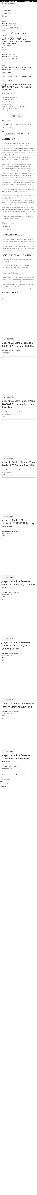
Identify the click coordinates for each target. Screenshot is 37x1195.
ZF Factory (8, 127)
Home (4, 76)
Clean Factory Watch (13, 775)
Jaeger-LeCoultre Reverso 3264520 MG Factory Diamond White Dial (18, 584)
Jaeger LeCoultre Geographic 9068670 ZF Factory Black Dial (18, 344)
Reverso (16, 592)
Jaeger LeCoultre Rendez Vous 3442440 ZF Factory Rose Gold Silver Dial (18, 404)
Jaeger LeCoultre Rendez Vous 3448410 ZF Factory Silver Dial (18, 463)
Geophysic (16, 350)
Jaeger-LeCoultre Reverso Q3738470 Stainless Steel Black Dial (16, 758)
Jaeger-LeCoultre (14, 76)
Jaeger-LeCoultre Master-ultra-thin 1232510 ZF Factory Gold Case (18, 523)
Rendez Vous (26, 76)
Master (15, 531)
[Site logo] (9, 3)
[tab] (10, 134)
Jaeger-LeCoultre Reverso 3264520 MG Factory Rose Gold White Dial (16, 645)
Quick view (4, 334)
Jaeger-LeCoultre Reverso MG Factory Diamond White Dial (18, 705)
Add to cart (16, 116)
